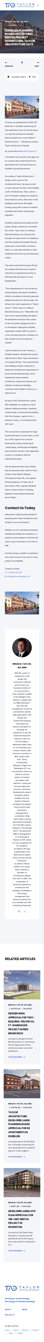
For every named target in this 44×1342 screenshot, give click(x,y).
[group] (22, 77)
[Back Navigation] (22, 62)
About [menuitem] (8, 1309)
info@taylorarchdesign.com (18, 576)
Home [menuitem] (7, 1330)
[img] (30, 76)
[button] (8, 76)
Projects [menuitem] (9, 1315)
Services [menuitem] (25, 1330)
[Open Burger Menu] (37, 5)
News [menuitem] (24, 1309)
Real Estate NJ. (30, 151)
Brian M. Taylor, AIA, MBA (16, 22)
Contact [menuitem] (20, 1333)
